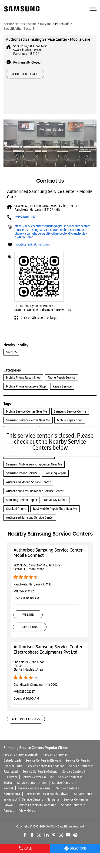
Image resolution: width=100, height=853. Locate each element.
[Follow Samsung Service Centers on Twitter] (39, 835)
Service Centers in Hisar (37, 777)
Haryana (46, 24)
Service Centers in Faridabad (45, 766)
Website (28, 615)
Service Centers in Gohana (40, 771)
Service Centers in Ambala (21, 755)
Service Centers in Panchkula (37, 805)
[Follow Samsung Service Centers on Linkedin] (46, 835)
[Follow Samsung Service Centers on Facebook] (25, 835)
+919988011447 (24, 217)
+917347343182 (23, 591)
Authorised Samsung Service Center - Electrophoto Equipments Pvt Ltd (49, 649)
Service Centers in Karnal (34, 788)
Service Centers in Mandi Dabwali (47, 794)
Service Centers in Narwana (40, 799)
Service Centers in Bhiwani (43, 760)
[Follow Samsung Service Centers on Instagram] (61, 835)
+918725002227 (24, 691)
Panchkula (62, 24)
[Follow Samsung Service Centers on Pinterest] (53, 835)
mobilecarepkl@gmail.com (32, 244)
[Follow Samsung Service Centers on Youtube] (68, 835)
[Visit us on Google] (32, 835)
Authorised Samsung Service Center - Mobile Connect (49, 552)
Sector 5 (11, 352)
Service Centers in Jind (32, 783)
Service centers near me (20, 24)
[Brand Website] (75, 835)
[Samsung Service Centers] (21, 9)
